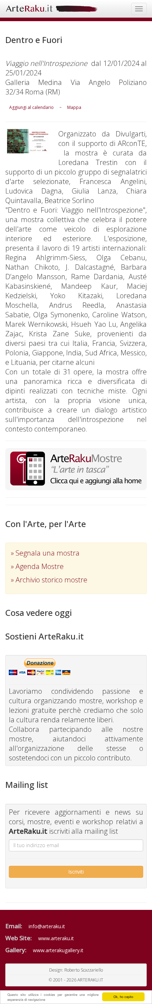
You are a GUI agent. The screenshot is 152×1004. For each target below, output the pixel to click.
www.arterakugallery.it (58, 950)
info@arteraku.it (47, 926)
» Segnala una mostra (45, 553)
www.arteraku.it (56, 938)
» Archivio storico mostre (49, 579)
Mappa (74, 107)
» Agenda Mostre (37, 566)
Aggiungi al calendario (31, 107)
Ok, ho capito (123, 996)
